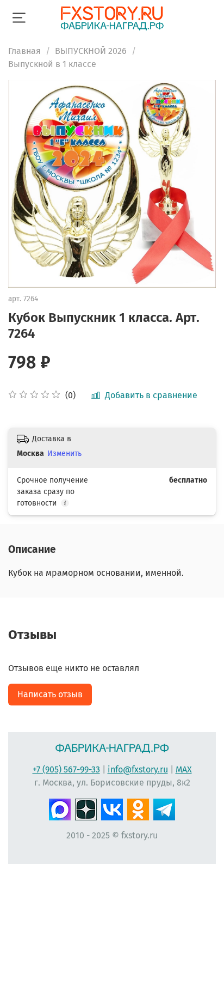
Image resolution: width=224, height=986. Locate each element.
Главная (24, 51)
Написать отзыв (50, 694)
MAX (184, 769)
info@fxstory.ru (138, 769)
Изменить (64, 453)
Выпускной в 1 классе (52, 64)
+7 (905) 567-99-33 (66, 769)
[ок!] (138, 808)
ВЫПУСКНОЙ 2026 (91, 51)
